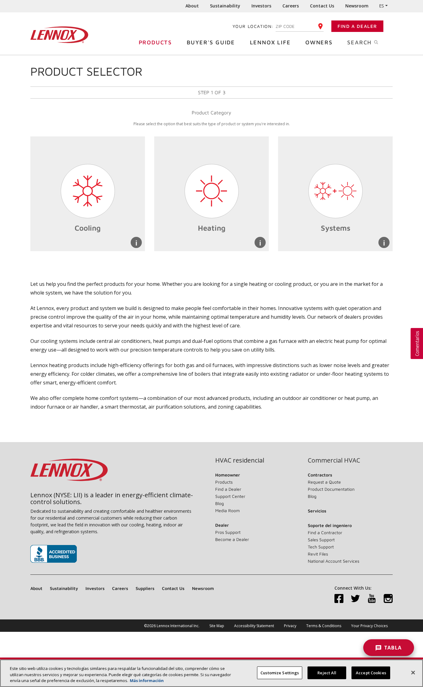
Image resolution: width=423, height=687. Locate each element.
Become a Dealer (232, 539)
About (192, 6)
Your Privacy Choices (369, 625)
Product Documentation (331, 489)
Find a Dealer (357, 26)
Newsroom (356, 6)
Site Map (216, 625)
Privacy (290, 625)
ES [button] (381, 6)
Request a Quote (324, 482)
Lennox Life (270, 42)
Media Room (227, 510)
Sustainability (225, 6)
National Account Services (333, 561)
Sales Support (321, 539)
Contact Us (322, 6)
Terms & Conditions (323, 625)
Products (155, 42)
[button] (417, 343)
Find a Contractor (325, 532)
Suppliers (145, 588)
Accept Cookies (371, 672)
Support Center (230, 496)
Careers (290, 6)
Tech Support (321, 546)
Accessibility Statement (254, 625)
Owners (319, 42)
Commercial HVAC (334, 460)
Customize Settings (279, 672)
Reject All (326, 672)
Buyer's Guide (211, 42)
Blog (219, 503)
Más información (147, 680)
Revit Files (318, 553)
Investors (261, 6)
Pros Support (228, 532)
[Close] (413, 672)
